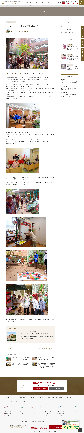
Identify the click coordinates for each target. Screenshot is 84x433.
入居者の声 (68, 397)
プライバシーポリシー (59, 421)
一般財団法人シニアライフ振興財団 (38, 421)
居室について (8, 410)
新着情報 (25, 401)
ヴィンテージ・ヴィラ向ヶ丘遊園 (22, 406)
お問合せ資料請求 (82, 32)
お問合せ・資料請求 (41, 388)
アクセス (7, 415)
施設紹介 (14, 397)
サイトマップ (50, 421)
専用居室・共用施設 (75, 410)
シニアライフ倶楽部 (57, 397)
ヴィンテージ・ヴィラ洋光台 (13, 73)
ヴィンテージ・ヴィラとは (31, 2)
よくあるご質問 (9, 401)
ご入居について (53, 2)
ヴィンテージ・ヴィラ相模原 (49, 406)
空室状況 (41, 397)
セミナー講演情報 (82, 54)
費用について (8, 411)
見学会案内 (82, 43)
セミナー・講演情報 (66, 29)
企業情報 (32, 401)
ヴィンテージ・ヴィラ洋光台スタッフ (20, 31)
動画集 (59, 2)
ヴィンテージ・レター (67, 32)
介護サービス (74, 411)
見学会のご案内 (56, 388)
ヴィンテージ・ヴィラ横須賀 (62, 406)
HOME (7, 397)
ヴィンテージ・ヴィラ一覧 (43, 2)
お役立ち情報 (64, 26)
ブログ (17, 401)
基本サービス (8, 413)
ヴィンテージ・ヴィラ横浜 (9, 406)
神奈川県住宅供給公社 (24, 421)
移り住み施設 (73, 406)
